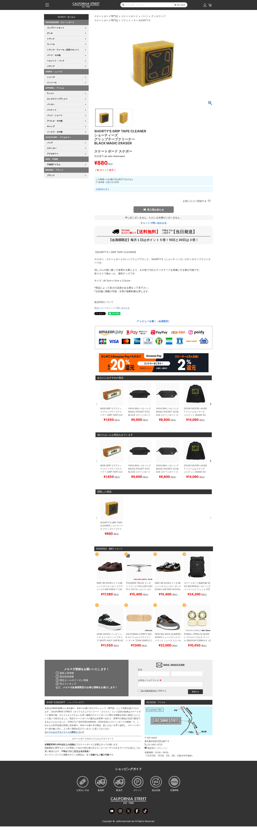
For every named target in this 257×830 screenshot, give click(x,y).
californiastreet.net (125, 821)
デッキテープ (158, 16)
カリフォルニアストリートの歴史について (64, 732)
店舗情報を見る (102, 189)
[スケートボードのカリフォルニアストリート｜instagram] (120, 813)
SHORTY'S (144, 20)
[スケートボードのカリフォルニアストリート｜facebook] (137, 813)
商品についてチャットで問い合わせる (112, 308)
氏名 (140, 669)
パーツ (144, 16)
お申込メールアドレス (150, 680)
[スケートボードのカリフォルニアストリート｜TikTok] (145, 813)
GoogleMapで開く (155, 710)
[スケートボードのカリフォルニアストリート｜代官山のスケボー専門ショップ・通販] (86, 6)
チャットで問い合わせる (154, 222)
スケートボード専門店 (106, 16)
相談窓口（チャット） (157, 748)
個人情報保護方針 (148, 691)
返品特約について (103, 301)
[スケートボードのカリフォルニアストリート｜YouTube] (112, 813)
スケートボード (129, 16)
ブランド (126, 20)
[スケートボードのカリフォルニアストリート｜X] (128, 813)
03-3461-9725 (154, 744)
